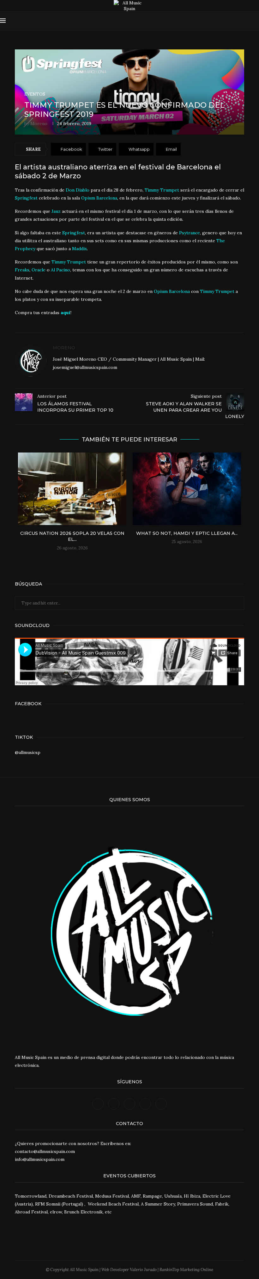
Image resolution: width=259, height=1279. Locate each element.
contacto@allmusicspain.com (45, 1151)
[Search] (256, 21)
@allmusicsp (27, 752)
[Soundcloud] (234, 21)
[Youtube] (228, 21)
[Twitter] (216, 21)
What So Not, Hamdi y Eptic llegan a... (187, 533)
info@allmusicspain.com (39, 1159)
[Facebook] (210, 21)
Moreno (38, 123)
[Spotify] (240, 21)
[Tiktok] (246, 21)
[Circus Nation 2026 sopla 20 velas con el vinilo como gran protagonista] (72, 489)
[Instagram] (222, 21)
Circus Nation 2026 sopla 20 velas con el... (72, 536)
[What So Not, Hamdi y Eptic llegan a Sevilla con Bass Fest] (187, 489)
